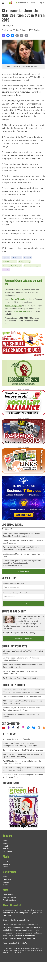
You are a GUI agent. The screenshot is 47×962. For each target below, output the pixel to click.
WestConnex (16, 258)
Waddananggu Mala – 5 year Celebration (19, 554)
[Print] (17, 35)
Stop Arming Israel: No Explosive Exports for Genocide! (21, 534)
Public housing (24, 262)
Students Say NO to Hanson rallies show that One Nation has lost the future (21, 708)
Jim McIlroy (7, 25)
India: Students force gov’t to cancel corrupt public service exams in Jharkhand (23, 764)
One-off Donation (18, 299)
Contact (6, 882)
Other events (23, 571)
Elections (6, 258)
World (5, 846)
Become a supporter (13, 306)
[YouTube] (3, 727)
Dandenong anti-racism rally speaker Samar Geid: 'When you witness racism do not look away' (23, 691)
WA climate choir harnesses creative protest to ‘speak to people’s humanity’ (22, 751)
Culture (6, 848)
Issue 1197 (27, 30)
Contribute (7, 879)
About (5, 876)
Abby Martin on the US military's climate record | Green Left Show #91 (23, 665)
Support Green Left (14, 611)
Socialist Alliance (10, 900)
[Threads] (39, 727)
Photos (6, 861)
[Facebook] (8, 35)
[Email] (21, 35)
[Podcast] (9, 727)
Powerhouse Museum (32, 266)
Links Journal (8, 894)
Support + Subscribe (26, 3)
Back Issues (7, 851)
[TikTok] (18, 727)
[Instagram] (23, 727)
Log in (41, 3)
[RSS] (44, 727)
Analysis (38, 30)
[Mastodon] (3, 35)
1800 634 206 (24, 318)
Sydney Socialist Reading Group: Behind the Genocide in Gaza (21, 548)
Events (5, 885)
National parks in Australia (12, 266)
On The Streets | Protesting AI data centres (21, 678)
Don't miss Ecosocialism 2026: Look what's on (22, 696)
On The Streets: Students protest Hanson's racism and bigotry (21, 778)
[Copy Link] (26, 35)
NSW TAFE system (9, 262)
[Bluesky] (12, 35)
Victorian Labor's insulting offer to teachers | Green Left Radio (21, 672)
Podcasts (6, 864)
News (5, 840)
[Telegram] (28, 727)
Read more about (14, 943)
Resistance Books (10, 897)
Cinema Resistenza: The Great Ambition (19, 540)
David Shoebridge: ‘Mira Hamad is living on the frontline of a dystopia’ (22, 758)
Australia (6, 270)
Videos (5, 867)
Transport (27, 258)
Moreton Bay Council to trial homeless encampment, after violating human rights (20, 740)
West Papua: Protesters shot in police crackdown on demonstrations (23, 771)
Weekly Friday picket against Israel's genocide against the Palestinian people (22, 561)
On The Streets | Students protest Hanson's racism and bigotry (21, 659)
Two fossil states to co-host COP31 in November (23, 745)
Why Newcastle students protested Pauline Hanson (21, 715)
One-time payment (22, 311)
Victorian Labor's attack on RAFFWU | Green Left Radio (23, 652)
